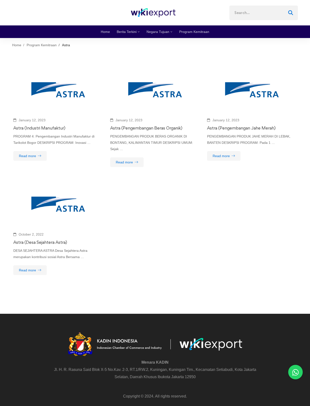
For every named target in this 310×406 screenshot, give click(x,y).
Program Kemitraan (42, 45)
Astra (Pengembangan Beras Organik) (146, 127)
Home (16, 45)
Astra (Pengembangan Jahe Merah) (241, 127)
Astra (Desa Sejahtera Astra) (40, 242)
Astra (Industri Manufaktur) (39, 127)
